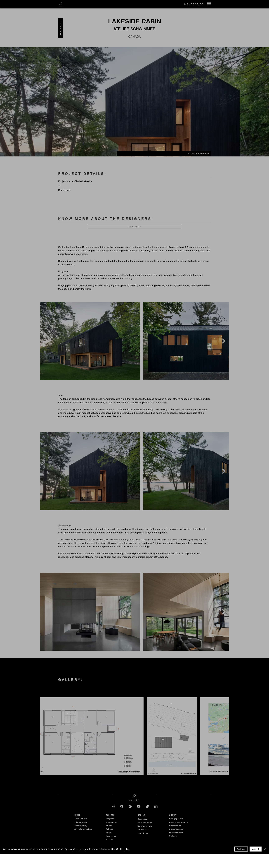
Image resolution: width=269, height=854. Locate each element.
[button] (193, 393)
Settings (241, 849)
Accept (255, 849)
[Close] (265, 849)
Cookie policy (122, 849)
